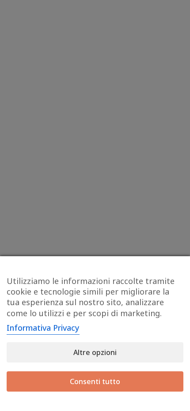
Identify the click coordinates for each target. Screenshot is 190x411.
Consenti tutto (95, 381)
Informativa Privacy (43, 327)
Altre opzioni (95, 352)
